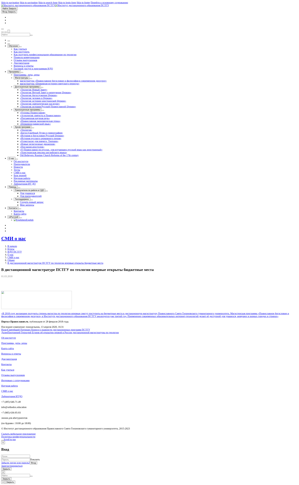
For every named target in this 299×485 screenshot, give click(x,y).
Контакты (6, 364)
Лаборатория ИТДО (11, 396)
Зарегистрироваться (11, 466)
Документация (9, 359)
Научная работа (9, 385)
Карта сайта (7, 348)
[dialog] (149, 456)
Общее (11, 260)
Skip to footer (83, 2)
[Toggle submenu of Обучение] (20, 46)
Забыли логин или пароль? (15, 462)
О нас (10, 254)
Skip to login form (67, 2)
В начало (12, 246)
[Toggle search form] (8, 31)
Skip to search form (47, 2)
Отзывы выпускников (13, 375)
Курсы (10, 249)
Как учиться (7, 370)
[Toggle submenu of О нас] (16, 159)
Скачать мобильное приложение (18, 434)
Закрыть (6, 469)
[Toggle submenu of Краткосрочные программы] (43, 110)
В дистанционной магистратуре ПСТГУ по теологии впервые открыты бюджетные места (55, 263)
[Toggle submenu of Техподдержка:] (31, 199)
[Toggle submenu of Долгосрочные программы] (42, 87)
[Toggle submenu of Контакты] (20, 208)
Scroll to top (10, 439)
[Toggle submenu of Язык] (20, 217)
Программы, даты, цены (14, 343)
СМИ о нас (13, 238)
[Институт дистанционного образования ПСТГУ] (55, 5)
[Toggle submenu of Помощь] (19, 187)
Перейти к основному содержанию (109, 2)
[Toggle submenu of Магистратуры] (31, 78)
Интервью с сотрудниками (15, 380)
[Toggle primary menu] (2, 29)
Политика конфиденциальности (18, 436)
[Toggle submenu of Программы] (22, 72)
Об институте (8, 338)
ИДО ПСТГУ (14, 251)
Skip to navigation (10, 2)
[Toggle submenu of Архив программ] (33, 127)
